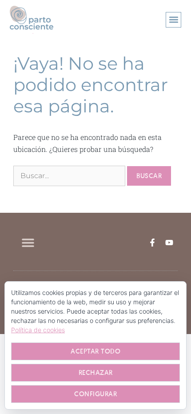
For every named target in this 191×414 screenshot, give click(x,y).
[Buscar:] (70, 175)
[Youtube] (169, 243)
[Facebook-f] (152, 243)
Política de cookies (38, 330)
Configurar (95, 394)
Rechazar (96, 372)
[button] (173, 20)
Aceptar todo (95, 351)
